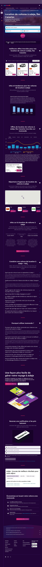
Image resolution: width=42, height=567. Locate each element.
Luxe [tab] (31, 137)
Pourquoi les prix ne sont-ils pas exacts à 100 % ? (15, 534)
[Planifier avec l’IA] (1, 15)
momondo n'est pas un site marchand (13, 530)
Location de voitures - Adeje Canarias (29, 483)
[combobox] (9, 24)
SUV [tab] (22, 137)
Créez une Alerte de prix (27, 513)
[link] (19, 170)
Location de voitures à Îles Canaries (24, 10)
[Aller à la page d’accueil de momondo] (7, 5)
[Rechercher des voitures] (1, 13)
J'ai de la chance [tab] (10, 478)
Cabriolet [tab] (35, 137)
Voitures (6, 10)
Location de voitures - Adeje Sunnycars (13, 483)
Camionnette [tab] (26, 137)
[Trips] (1, 18)
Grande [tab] (18, 137)
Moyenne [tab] (14, 137)
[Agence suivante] (39, 203)
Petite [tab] (10, 137)
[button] (2, 5)
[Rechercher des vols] (1, 8)
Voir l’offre (14, 74)
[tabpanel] (22, 107)
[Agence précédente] (7, 203)
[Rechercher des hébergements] (1, 11)
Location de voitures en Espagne (13, 10)
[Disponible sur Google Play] (34, 544)
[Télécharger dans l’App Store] (34, 546)
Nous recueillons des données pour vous (13, 532)
